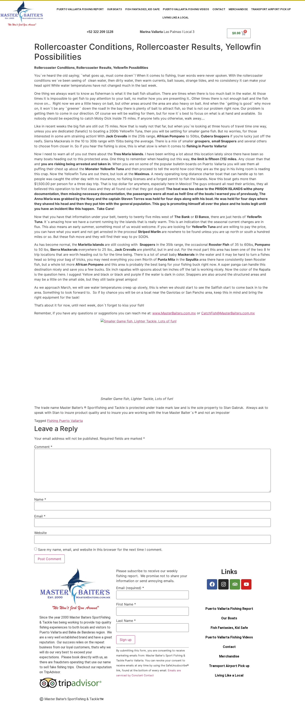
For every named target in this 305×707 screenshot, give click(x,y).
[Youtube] (246, 584)
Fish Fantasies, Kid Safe (142, 9)
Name (40, 499)
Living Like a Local (175, 17)
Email (39, 516)
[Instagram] (223, 584)
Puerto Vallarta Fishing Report (80, 9)
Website (40, 532)
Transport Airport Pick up (271, 9)
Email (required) (130, 588)
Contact (218, 9)
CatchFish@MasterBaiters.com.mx (228, 313)
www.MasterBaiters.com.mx (174, 313)
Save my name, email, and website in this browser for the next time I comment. (100, 549)
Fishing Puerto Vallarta (65, 421)
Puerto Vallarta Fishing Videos (186, 9)
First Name (126, 604)
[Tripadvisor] (235, 584)
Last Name (126, 620)
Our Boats (114, 9)
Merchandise (238, 9)
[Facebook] (212, 584)
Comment (43, 446)
